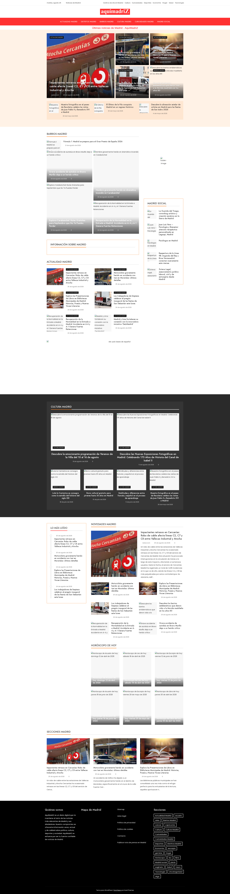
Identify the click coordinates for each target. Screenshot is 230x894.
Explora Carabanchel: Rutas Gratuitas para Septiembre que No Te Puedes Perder (67, 223)
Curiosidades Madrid (144, 21)
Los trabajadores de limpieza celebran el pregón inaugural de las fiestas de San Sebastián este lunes (126, 300)
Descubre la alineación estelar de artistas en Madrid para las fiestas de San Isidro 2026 (166, 107)
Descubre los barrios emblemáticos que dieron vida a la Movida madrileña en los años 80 (171, 607)
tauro (178, 867)
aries (157, 820)
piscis (173, 862)
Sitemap (120, 809)
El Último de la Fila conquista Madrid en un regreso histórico (119, 105)
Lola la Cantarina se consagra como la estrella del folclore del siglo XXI (66, 495)
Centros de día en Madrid (113, 3)
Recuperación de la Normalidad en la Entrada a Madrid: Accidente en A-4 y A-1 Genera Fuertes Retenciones (116, 223)
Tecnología (179, 3)
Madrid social (163, 21)
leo (170, 857)
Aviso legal (121, 816)
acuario (178, 815)
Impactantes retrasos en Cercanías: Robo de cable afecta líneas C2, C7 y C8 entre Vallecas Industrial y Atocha (77, 277)
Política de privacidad (126, 822)
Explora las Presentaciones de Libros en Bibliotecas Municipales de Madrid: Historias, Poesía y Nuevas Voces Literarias (77, 301)
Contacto (121, 836)
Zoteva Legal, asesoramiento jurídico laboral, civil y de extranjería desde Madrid (169, 274)
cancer (158, 825)
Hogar (164, 3)
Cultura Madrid (124, 21)
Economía (157, 3)
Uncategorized (175, 871)
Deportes (147, 3)
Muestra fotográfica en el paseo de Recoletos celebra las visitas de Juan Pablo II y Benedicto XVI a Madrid (75, 108)
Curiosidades (137, 3)
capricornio (170, 825)
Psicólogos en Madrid (168, 240)
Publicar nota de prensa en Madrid (131, 842)
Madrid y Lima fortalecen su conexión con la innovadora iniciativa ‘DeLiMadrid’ (126, 322)
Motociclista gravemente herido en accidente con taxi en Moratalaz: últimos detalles (125, 276)
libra (177, 857)
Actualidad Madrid (68, 21)
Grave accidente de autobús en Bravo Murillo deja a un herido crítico (67, 173)
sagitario (159, 867)
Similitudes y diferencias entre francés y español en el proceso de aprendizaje (131, 495)
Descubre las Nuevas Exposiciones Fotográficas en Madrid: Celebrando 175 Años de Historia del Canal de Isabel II (148, 457)
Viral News (117, 890)
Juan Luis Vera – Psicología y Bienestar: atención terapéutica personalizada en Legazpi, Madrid (168, 229)
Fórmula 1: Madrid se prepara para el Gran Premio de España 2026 (92, 141)
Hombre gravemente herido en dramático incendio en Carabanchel (116, 191)
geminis (158, 853)
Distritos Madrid (88, 21)
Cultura (127, 3)
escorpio (172, 848)
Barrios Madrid (107, 21)
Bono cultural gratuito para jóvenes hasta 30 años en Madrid (98, 494)
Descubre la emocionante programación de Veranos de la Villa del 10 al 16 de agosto (82, 455)
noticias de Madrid (55, 839)
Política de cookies (125, 829)
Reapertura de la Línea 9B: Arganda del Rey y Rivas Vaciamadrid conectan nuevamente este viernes (169, 258)
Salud (171, 3)
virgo (157, 876)
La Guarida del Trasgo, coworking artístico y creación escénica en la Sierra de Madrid (169, 215)
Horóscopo (160, 857)
